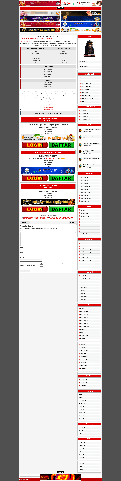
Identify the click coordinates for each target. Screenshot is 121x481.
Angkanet (61, 97)
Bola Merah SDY (84, 213)
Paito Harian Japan (84, 201)
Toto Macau (81, 463)
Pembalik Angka (84, 335)
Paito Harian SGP (84, 189)
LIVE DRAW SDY (84, 113)
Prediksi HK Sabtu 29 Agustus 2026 (91, 158)
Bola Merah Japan (84, 234)
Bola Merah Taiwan (84, 225)
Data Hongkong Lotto (85, 278)
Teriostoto (81, 466)
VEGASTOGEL (82, 415)
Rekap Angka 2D (84, 314)
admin (23, 38)
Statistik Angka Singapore (86, 255)
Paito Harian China (84, 195)
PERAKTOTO (82, 403)
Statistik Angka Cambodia (86, 263)
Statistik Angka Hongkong (86, 243)
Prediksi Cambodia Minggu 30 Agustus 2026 (90, 151)
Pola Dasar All (83, 359)
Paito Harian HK (84, 177)
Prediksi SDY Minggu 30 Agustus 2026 (91, 143)
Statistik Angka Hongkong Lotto (87, 246)
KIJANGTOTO (82, 427)
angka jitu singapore (29, 217)
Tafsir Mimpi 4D (84, 385)
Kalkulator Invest (84, 365)
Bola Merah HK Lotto (85, 216)
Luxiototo (81, 469)
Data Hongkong (84, 276)
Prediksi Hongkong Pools (86, 77)
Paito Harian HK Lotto (85, 180)
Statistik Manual (84, 356)
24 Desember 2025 (31, 38)
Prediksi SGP (41, 38)
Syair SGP (70, 218)
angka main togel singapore (42, 217)
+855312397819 (82, 61)
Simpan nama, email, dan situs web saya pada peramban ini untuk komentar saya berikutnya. (45, 263)
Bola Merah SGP (84, 222)
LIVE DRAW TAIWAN (85, 119)
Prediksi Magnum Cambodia (87, 98)
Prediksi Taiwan (84, 92)
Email (22, 252)
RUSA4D (81, 430)
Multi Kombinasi (84, 350)
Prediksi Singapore (85, 89)
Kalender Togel (83, 362)
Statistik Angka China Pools (86, 261)
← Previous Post (24, 222)
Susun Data (83, 353)
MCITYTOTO (81, 418)
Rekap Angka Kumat (85, 326)
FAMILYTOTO (82, 409)
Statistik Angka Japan (85, 266)
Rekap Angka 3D (84, 317)
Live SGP (58, 217)
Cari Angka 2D (83, 338)
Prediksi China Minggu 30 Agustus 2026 (91, 136)
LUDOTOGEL (82, 448)
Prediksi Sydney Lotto (86, 86)
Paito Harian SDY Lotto (85, 186)
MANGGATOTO (82, 400)
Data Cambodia (84, 296)
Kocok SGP (53, 217)
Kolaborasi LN (83, 329)
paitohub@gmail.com (83, 66)
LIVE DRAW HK (83, 110)
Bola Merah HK (83, 210)
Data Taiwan (83, 290)
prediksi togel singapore (60, 218)
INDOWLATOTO (82, 412)
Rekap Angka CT (84, 323)
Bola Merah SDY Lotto (85, 219)
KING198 (81, 451)
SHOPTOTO (81, 406)
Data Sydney (83, 281)
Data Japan (83, 299)
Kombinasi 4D (83, 347)
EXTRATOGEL (82, 445)
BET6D (80, 397)
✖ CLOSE (60, 7)
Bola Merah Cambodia (85, 231)
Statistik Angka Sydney (85, 249)
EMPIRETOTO (82, 442)
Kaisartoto (81, 457)
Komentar (23, 230)
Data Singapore (83, 287)
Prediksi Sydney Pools (86, 83)
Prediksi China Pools (85, 95)
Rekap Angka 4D (84, 320)
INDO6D (81, 394)
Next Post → (73, 222)
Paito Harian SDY (84, 183)
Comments (49, 38)
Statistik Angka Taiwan (85, 258)
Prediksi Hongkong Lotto (86, 80)
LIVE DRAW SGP (84, 116)
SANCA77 (81, 433)
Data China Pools (84, 293)
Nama (22, 247)
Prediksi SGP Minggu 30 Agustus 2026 (92, 129)
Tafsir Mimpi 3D (84, 382)
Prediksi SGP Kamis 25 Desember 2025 (48, 36)
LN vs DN (82, 332)
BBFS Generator (84, 311)
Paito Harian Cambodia (85, 198)
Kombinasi (82, 344)
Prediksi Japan (84, 101)
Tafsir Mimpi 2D (84, 379)
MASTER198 (82, 454)
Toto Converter (83, 368)
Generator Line (83, 308)
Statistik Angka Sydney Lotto (86, 252)
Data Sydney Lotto (84, 284)
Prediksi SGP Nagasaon (48, 218)
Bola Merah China (84, 228)
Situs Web (23, 257)
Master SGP (31, 218)
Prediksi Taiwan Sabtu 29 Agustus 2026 (90, 165)
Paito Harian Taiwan (85, 192)
